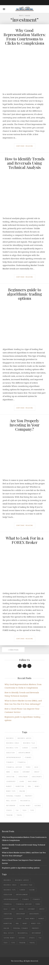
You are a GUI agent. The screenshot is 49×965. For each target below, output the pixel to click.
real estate (11, 800)
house (16, 772)
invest (36, 772)
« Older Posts (13, 650)
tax (17, 810)
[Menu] (4, 9)
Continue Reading (24, 146)
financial (22, 762)
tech (24, 810)
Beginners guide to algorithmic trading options (24, 294)
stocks (9, 810)
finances (10, 762)
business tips (12, 748)
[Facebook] (20, 666)
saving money (24, 805)
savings (37, 805)
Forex (28, 767)
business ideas (12, 743)
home (8, 772)
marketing (20, 786)
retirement (10, 805)
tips (32, 810)
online (22, 791)
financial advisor (14, 767)
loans (21, 781)
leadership (10, 781)
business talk (29, 743)
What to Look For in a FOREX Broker (24, 540)
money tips (10, 791)
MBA (29, 786)
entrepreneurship (13, 757)
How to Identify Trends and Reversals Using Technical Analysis (24, 163)
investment (23, 776)
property (28, 796)
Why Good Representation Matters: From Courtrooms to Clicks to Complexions (25, 37)
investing (10, 776)
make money (32, 781)
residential (25, 800)
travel (19, 815)
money (37, 786)
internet (26, 772)
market (9, 786)
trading (9, 815)
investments (37, 776)
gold (36, 767)
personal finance (13, 796)
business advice (24, 738)
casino (34, 748)
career (25, 748)
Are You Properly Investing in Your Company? (25, 425)
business (10, 738)
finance (28, 757)
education (10, 752)
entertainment (24, 752)
